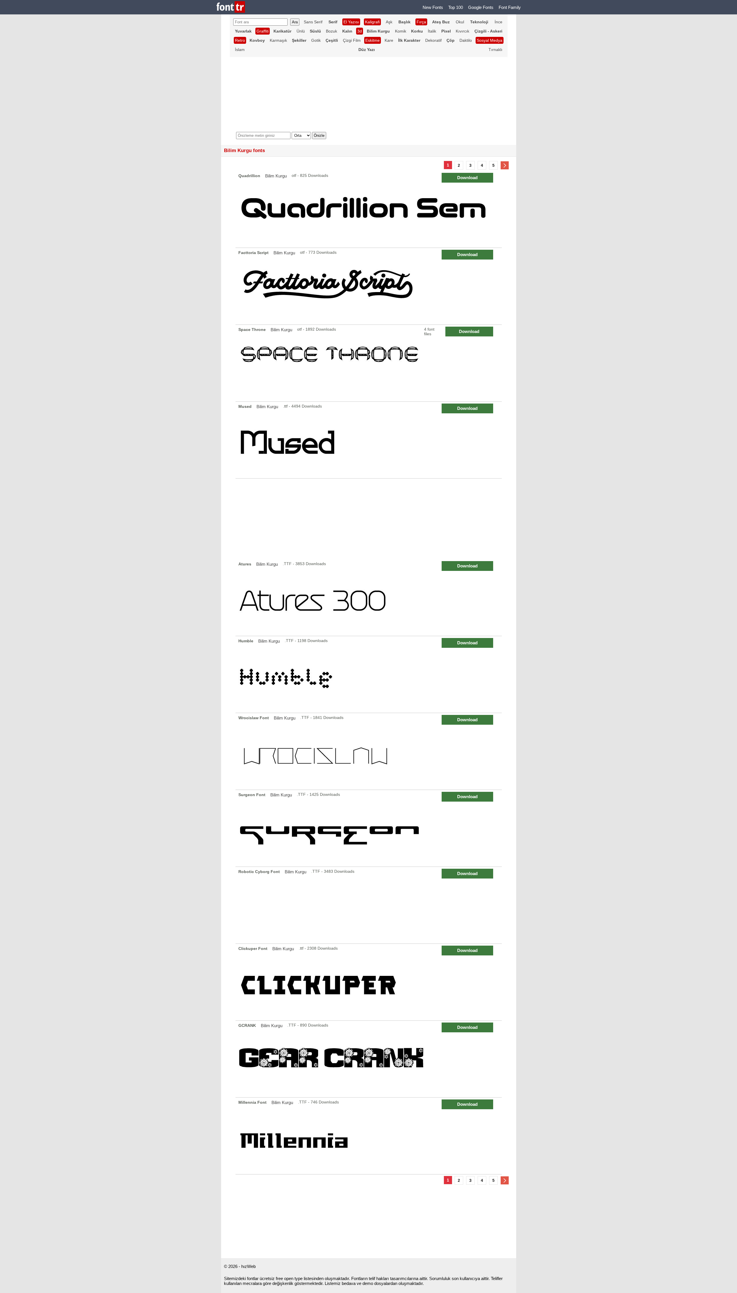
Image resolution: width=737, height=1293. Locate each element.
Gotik (316, 40)
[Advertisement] (368, 519)
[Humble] (369, 674)
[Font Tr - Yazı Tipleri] (230, 7)
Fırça (421, 22)
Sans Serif (313, 22)
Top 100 (455, 7)
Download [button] (467, 177)
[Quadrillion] (369, 209)
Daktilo (465, 40)
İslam (240, 49)
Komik (400, 31)
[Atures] (369, 597)
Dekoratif (433, 40)
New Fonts (433, 7)
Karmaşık (278, 40)
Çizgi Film (352, 40)
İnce (498, 22)
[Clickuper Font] (369, 982)
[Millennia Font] (369, 1136)
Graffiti (263, 31)
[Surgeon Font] (369, 828)
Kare (389, 40)
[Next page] (505, 165)
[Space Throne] (369, 363)
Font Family (510, 7)
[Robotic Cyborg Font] (369, 905)
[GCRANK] (369, 1059)
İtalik (432, 31)
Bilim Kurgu (276, 175)
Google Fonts (480, 7)
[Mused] (369, 440)
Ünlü (301, 31)
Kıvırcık (462, 31)
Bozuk (331, 31)
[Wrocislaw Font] (369, 751)
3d (359, 31)
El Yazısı (351, 22)
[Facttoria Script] (369, 286)
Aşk (389, 22)
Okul (460, 22)
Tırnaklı (495, 49)
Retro (240, 40)
